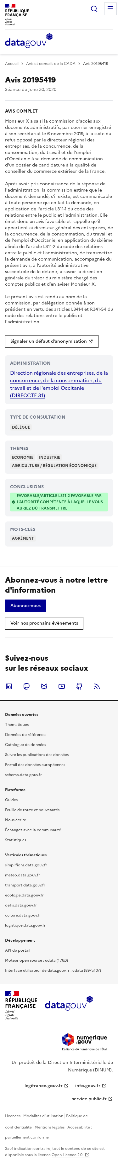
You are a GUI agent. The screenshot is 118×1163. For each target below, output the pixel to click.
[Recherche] (94, 9)
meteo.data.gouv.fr (22, 875)
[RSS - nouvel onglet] (97, 686)
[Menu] (110, 9)
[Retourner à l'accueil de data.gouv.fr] (29, 41)
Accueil (12, 63)
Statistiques (15, 840)
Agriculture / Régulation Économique (54, 465)
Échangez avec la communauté (33, 830)
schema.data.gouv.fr (23, 775)
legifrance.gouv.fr (44, 1085)
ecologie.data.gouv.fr (24, 895)
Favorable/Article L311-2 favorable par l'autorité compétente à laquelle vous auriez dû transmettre (60, 502)
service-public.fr (89, 1099)
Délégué (21, 427)
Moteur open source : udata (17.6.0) (36, 960)
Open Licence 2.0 (67, 1155)
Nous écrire (15, 820)
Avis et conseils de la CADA (51, 63)
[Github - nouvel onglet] (79, 686)
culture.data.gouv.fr (23, 915)
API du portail (17, 950)
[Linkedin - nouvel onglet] (9, 686)
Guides (11, 800)
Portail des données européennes (35, 765)
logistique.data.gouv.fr (25, 925)
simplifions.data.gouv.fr (26, 865)
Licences (12, 1116)
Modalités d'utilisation (43, 1116)
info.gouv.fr (87, 1085)
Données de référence (25, 734)
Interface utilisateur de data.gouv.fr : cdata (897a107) (53, 970)
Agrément (23, 538)
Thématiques (17, 724)
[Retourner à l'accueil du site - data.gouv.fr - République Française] (69, 1005)
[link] (51, 341)
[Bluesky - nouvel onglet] (44, 686)
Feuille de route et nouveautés (32, 810)
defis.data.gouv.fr (21, 905)
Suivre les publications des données (37, 755)
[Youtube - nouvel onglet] (61, 686)
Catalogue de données (25, 745)
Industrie (49, 457)
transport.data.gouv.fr (25, 885)
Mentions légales (50, 1127)
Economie (22, 457)
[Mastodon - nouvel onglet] (26, 686)
